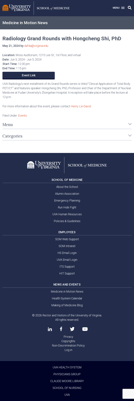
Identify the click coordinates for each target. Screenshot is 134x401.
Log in (68, 350)
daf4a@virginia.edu (36, 45)
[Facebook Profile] (61, 329)
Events (22, 115)
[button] (129, 8)
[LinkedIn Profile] (50, 329)
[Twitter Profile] (72, 329)
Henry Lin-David (81, 106)
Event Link (28, 75)
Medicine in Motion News (25, 23)
